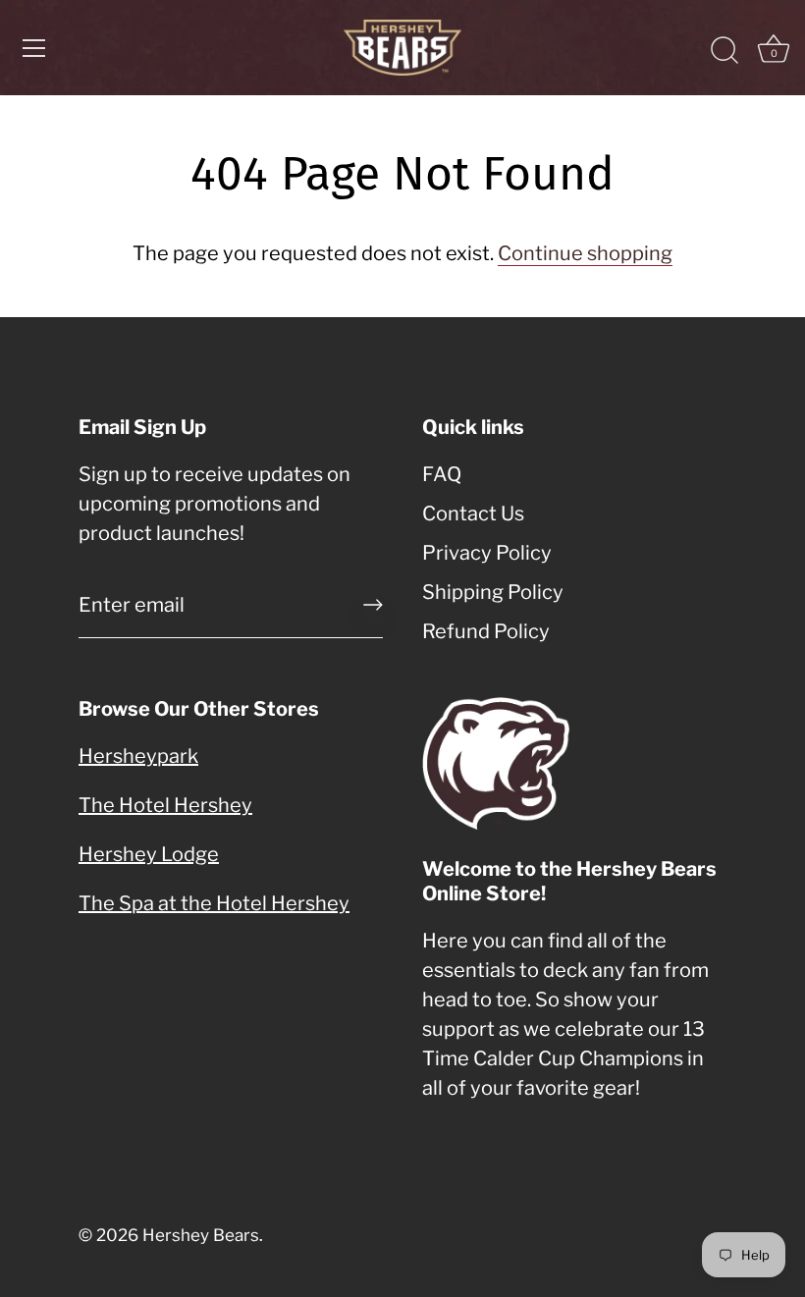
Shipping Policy (493, 592)
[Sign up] (373, 605)
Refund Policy (486, 631)
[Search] (724, 51)
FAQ (441, 474)
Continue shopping (585, 253)
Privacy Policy (487, 553)
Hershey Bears (200, 1235)
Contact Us (473, 513)
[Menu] (34, 48)
